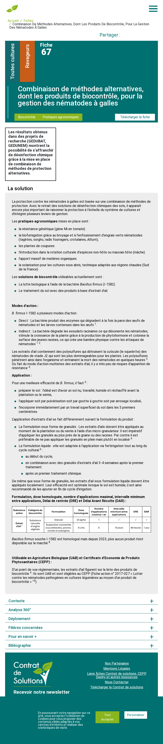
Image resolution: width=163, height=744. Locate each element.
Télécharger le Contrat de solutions (116, 687)
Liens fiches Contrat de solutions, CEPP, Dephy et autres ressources (116, 675)
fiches (28, 21)
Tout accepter (107, 717)
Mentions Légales (116, 669)
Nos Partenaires (117, 663)
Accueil (13, 21)
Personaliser (135, 715)
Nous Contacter (117, 682)
